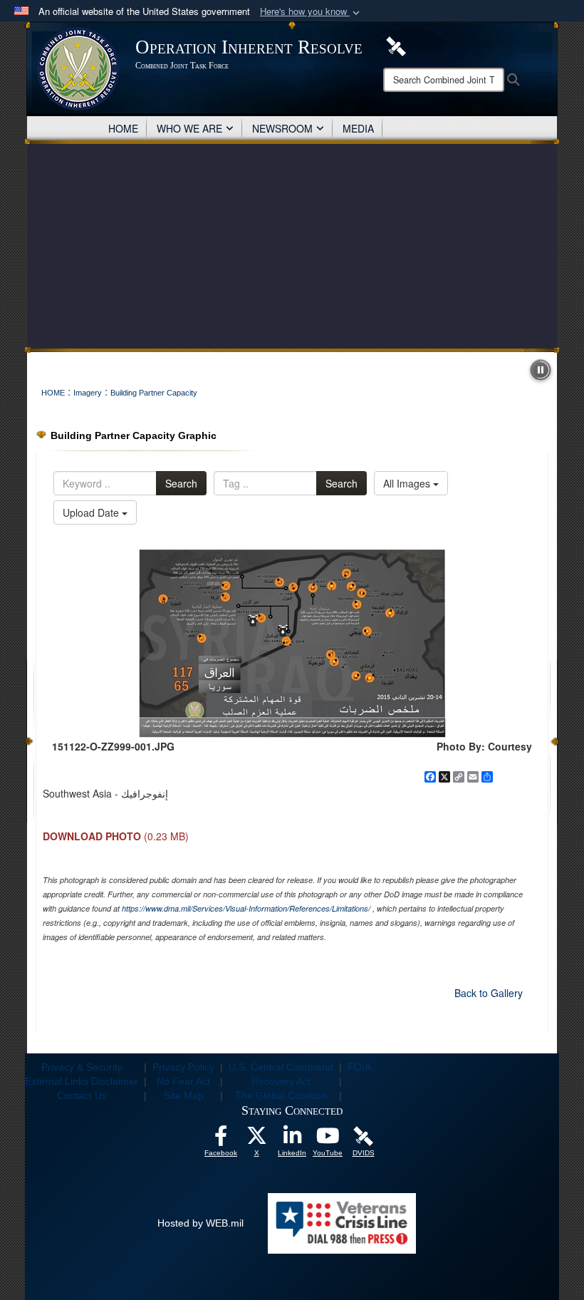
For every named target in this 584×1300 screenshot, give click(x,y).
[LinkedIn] (292, 1139)
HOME (123, 128)
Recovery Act (281, 1081)
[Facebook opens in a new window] (221, 1139)
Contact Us (82, 1095)
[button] (311, 11)
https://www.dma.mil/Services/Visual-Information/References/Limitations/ (246, 908)
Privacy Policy (183, 1067)
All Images (408, 483)
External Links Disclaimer (81, 1081)
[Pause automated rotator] (540, 370)
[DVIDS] (396, 45)
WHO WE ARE (189, 128)
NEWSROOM (282, 128)
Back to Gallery (488, 993)
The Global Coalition (281, 1095)
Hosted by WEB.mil (200, 1223)
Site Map (184, 1095)
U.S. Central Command (281, 1067)
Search (181, 483)
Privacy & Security (81, 1067)
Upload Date (92, 512)
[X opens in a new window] (256, 1139)
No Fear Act (183, 1081)
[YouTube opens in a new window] (327, 1139)
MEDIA (358, 128)
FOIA (359, 1067)
